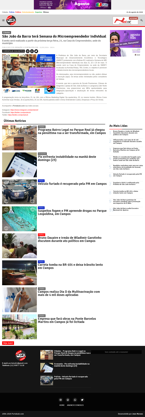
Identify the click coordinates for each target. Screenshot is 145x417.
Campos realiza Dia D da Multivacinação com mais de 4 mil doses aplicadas (69, 293)
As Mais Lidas (118, 126)
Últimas (46, 12)
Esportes (38, 12)
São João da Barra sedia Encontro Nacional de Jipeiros (126, 209)
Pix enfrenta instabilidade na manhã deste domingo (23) (67, 158)
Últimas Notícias (15, 121)
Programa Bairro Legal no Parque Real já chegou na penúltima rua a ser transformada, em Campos (72, 131)
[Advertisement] (125, 88)
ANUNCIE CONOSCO (75, 405)
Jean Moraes (137, 414)
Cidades (5, 12)
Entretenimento (28, 12)
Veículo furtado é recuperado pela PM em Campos (72, 184)
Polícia (11, 12)
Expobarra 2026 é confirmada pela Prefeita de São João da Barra (126, 183)
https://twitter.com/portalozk (21, 112)
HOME (61, 405)
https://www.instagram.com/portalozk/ (24, 110)
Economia (42, 154)
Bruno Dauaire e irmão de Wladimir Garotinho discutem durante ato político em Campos (69, 239)
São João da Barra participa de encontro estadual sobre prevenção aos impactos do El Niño (126, 201)
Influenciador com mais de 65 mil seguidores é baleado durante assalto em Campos (127, 141)
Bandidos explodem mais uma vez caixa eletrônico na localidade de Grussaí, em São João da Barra (128, 167)
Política (18, 12)
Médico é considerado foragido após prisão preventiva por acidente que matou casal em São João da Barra (127, 158)
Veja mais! (8, 343)
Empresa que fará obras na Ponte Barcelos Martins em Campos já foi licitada (67, 320)
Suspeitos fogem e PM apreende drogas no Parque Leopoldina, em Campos (72, 212)
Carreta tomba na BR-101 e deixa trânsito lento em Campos (70, 266)
